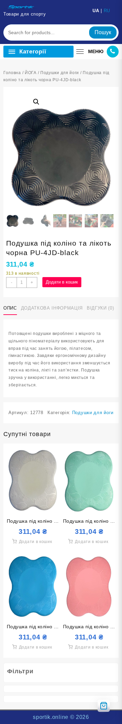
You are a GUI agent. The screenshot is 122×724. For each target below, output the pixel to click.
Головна (12, 72)
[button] (36, 102)
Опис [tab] (10, 308)
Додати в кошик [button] (35, 541)
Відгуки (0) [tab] (100, 308)
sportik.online (50, 717)
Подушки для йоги (59, 72)
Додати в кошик (62, 282)
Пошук (103, 32)
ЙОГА (31, 72)
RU (107, 10)
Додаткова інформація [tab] (52, 308)
